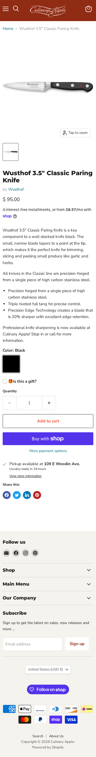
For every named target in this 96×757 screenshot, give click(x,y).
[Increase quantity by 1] (49, 403)
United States (45, 669)
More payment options (48, 451)
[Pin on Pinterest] (37, 495)
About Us (56, 736)
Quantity (10, 391)
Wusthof (16, 189)
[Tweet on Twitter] (17, 495)
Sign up (77, 644)
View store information (25, 476)
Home (8, 28)
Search (38, 736)
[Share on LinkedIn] (27, 495)
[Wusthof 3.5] (10, 151)
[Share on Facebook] (7, 495)
